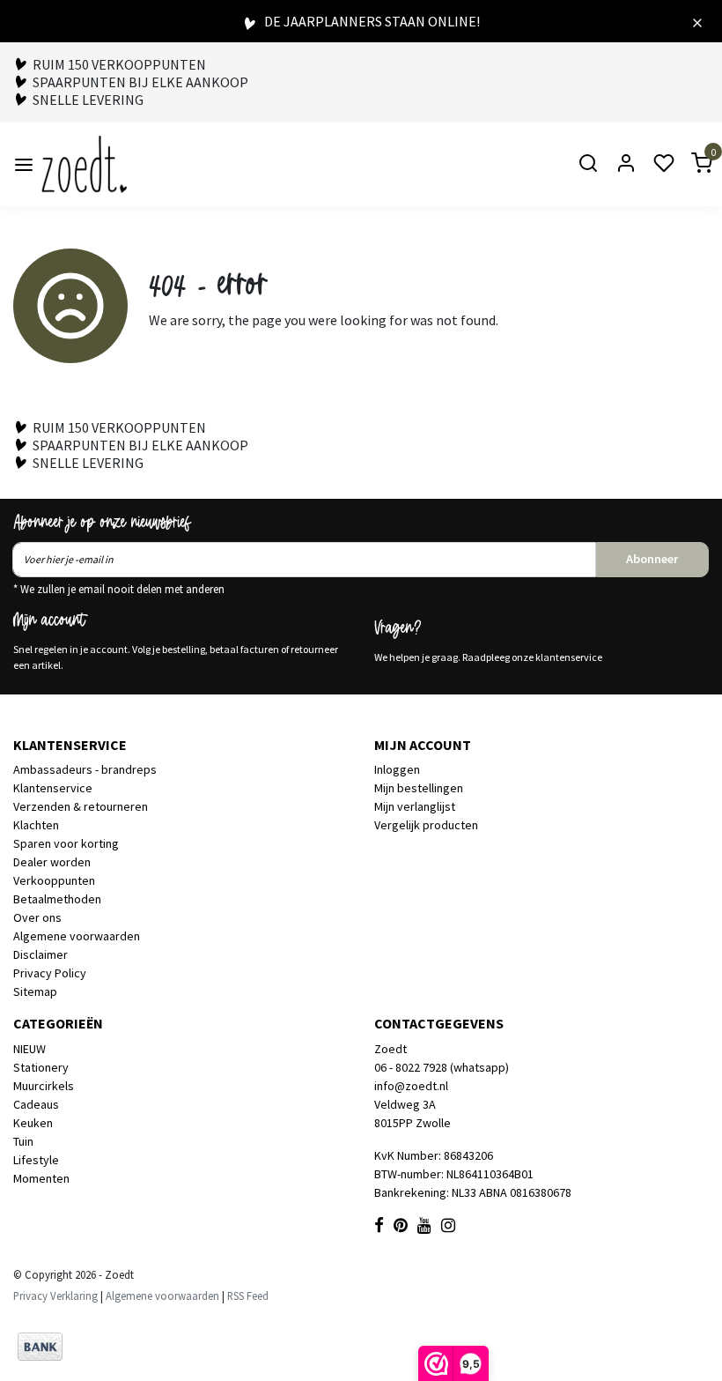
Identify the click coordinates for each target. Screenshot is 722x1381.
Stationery (41, 1067)
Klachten (36, 825)
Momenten (41, 1178)
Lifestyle (36, 1160)
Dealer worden (52, 862)
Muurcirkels (43, 1086)
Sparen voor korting (66, 843)
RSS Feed (248, 1295)
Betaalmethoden (57, 899)
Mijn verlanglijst (414, 806)
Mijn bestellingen (418, 788)
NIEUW (29, 1049)
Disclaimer (40, 954)
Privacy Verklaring (55, 1295)
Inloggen (397, 769)
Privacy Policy (49, 973)
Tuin (23, 1141)
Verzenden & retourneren (80, 806)
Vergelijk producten (426, 825)
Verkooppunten (54, 880)
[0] (691, 164)
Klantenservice (52, 788)
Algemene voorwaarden (76, 936)
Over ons (37, 917)
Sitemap (35, 991)
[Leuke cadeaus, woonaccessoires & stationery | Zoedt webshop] (84, 164)
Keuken (33, 1123)
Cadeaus (36, 1104)
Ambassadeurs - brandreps (85, 769)
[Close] (697, 21)
